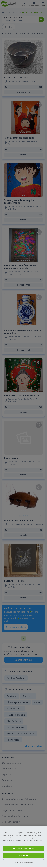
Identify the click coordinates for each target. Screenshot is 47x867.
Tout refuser (23, 855)
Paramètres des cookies (23, 862)
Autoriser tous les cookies (23, 848)
